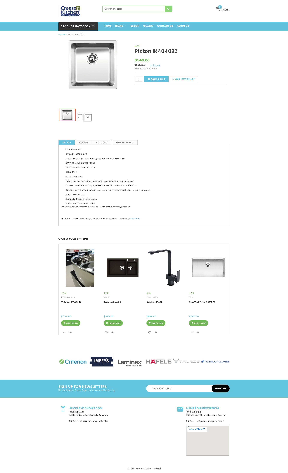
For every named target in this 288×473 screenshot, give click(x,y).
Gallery (148, 26)
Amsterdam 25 (112, 302)
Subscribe (220, 388)
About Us (183, 26)
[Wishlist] (64, 332)
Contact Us (165, 26)
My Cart (225, 9)
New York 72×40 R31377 (202, 302)
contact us (134, 218)
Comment (101, 142)
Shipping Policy (125, 142)
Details (66, 142)
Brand (119, 26)
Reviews (83, 142)
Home (107, 26)
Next (131, 70)
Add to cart (158, 78)
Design (134, 26)
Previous (55, 70)
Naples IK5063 (154, 302)
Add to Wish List (185, 78)
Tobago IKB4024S (71, 302)
